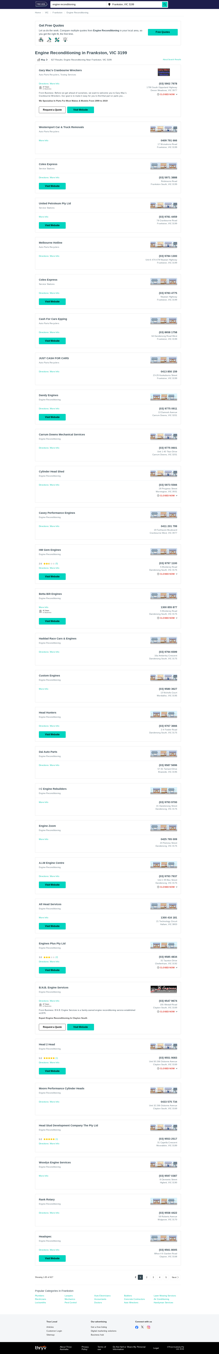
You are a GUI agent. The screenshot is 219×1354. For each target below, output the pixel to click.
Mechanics (70, 1299)
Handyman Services (163, 1302)
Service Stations (47, 168)
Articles (50, 1327)
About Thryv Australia (66, 1348)
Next (174, 1277)
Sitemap (50, 1335)
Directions (44, 83)
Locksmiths (40, 1302)
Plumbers (39, 1295)
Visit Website (80, 110)
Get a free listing (99, 1327)
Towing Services (68, 74)
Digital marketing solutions (103, 1331)
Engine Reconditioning (50, 399)
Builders (128, 1295)
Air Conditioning (161, 1299)
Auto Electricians (102, 1295)
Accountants (100, 1299)
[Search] (164, 4)
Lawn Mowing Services (165, 1295)
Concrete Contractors (134, 1299)
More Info (54, 83)
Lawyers (69, 1295)
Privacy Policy (85, 1348)
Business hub (97, 1335)
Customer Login (54, 1331)
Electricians (40, 1299)
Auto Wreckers (131, 1302)
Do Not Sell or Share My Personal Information (129, 1348)
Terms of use (102, 1348)
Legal (156, 1348)
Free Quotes (163, 32)
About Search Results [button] (172, 60)
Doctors (98, 1302)
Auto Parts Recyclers (49, 74)
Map (43, 60)
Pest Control (71, 1302)
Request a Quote (52, 110)
